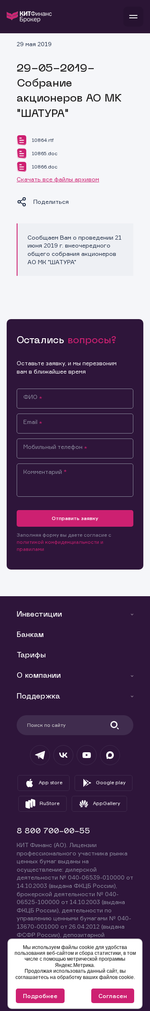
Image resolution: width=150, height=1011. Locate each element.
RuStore (50, 803)
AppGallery (106, 803)
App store (50, 782)
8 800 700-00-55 (53, 831)
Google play (110, 782)
